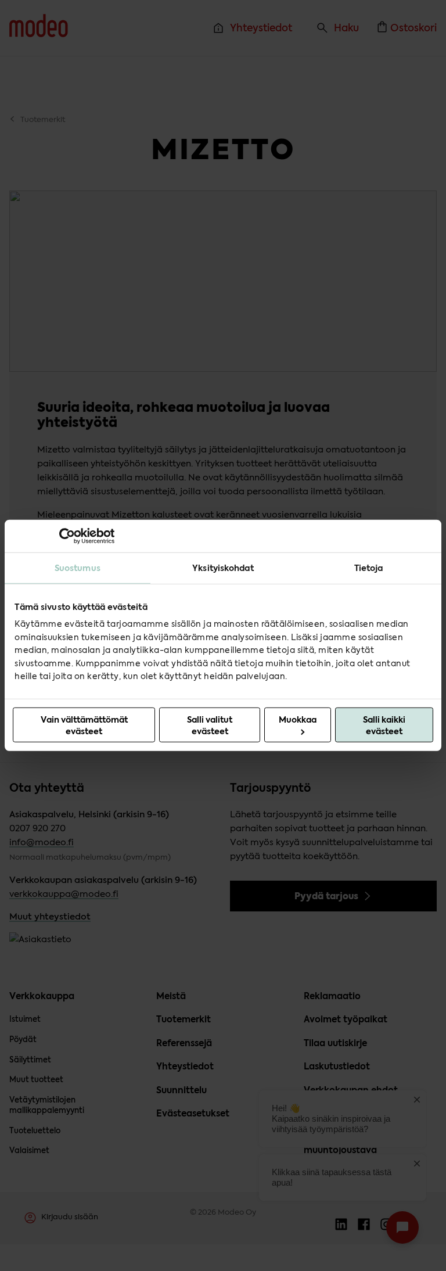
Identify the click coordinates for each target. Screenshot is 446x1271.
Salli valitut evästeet (209, 725)
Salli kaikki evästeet (384, 725)
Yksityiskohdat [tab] (222, 568)
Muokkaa (297, 720)
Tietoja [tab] (368, 568)
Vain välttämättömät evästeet (84, 725)
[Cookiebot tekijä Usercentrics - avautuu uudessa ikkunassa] (63, 536)
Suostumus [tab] (77, 568)
